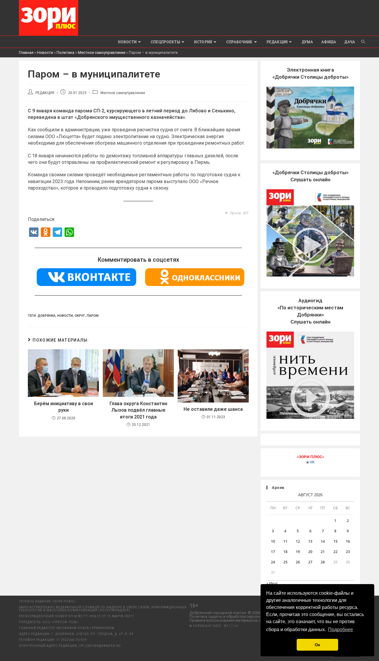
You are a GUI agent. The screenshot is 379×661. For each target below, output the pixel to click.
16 (348, 541)
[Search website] (363, 42)
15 (335, 541)
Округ (80, 316)
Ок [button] (317, 644)
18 (285, 551)
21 (323, 551)
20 (310, 551)
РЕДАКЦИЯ (45, 93)
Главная (26, 52)
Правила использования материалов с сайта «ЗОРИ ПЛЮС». (244, 620)
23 (348, 551)
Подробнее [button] (340, 629)
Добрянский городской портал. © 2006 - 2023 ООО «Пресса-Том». (248, 612)
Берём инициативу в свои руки (63, 407)
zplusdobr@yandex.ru (100, 645)
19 (298, 551)
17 (273, 551)
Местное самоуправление (101, 52)
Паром (93, 316)
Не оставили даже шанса (213, 409)
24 (273, 562)
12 (298, 541)
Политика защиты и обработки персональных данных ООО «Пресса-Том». (256, 616)
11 (285, 541)
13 (310, 541)
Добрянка (46, 316)
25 (285, 562)
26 (298, 562)
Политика (65, 52)
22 (335, 551)
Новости (45, 52)
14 (323, 541)
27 (310, 562)
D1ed (233, 625)
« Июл (271, 583)
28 (323, 562)
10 (273, 541)
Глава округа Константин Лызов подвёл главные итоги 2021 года (138, 410)
